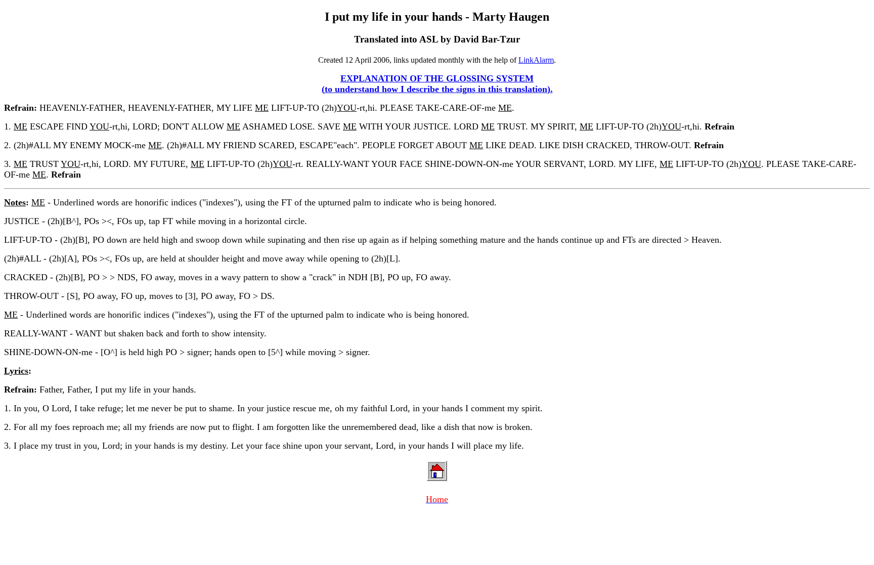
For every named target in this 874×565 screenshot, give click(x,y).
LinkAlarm (536, 60)
